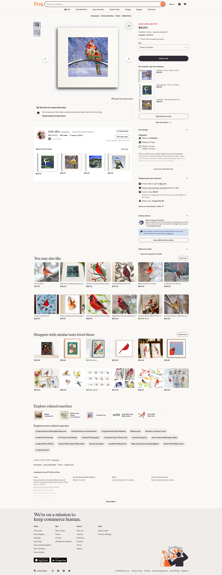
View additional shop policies (163, 240)
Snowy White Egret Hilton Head (72, 445)
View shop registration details (151, 254)
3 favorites (55, 460)
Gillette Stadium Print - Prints (46, 496)
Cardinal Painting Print (118, 445)
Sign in (171, 4)
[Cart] (185, 4)
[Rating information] (49, 135)
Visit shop (124, 149)
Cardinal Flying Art (140, 438)
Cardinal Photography (91, 438)
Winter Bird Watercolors (175, 445)
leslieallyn (142, 35)
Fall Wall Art (38, 499)
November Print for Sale (43, 490)
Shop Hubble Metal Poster (44, 493)
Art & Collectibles (107, 16)
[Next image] (129, 58)
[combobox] (102, 4)
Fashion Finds (115, 9)
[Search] (163, 4)
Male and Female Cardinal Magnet (146, 445)
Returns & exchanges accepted (154, 188)
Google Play (59, 560)
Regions (184, 571)
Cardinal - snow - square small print (153, 32)
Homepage (95, 16)
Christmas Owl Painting (68, 438)
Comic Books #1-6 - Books (123, 480)
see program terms (154, 226)
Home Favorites (98, 9)
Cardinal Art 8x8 (43, 451)
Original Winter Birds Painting (115, 432)
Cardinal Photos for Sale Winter (85, 432)
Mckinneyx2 (137, 432)
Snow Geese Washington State (165, 438)
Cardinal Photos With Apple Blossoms (52, 432)
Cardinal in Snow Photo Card (116, 438)
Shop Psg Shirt (79, 480)
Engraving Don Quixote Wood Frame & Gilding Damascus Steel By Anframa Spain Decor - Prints (51, 482)
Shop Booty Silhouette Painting (46, 487)
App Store (41, 560)
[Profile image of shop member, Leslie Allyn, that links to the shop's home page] (49, 139)
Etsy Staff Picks (81, 9)
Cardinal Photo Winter (46, 445)
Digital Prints (126, 16)
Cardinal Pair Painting (45, 438)
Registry (139, 9)
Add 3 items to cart (163, 116)
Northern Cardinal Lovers (156, 432)
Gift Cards (151, 9)
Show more (182, 334)
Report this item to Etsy (123, 99)
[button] (122, 137)
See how (170, 233)
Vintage (128, 9)
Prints (118, 16)
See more (183, 258)
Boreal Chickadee (97, 445)
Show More (111, 501)
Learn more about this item (163, 169)
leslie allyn (54, 131)
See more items (162, 122)
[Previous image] (45, 58)
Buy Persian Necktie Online (162, 480)
